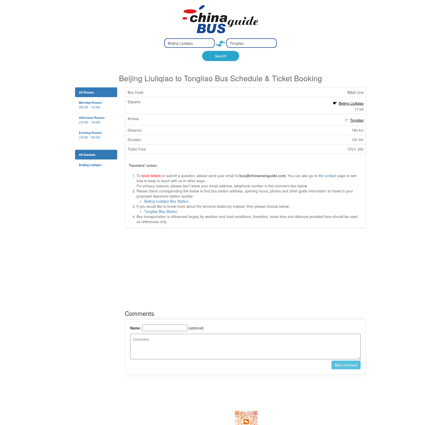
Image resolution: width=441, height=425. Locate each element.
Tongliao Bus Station (160, 211)
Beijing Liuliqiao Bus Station (166, 201)
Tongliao (357, 120)
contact (330, 175)
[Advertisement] (245, 269)
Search (220, 56)
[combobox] (189, 43)
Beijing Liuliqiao (351, 103)
